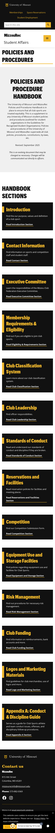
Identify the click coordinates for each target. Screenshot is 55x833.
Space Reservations (36, 12)
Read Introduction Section (19, 224)
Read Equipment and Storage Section (25, 575)
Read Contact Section (17, 260)
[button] (52, 813)
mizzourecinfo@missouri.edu (16, 786)
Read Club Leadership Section (21, 419)
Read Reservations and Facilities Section (22, 499)
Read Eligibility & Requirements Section (26, 344)
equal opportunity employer (22, 810)
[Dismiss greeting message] (41, 823)
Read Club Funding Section (19, 647)
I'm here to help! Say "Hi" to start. (29, 826)
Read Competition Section (19, 533)
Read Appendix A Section (18, 734)
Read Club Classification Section (22, 386)
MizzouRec (12, 35)
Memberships (16, 12)
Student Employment (27, 17)
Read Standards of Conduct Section (24, 455)
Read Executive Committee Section (23, 296)
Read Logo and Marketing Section (23, 689)
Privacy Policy (39, 818)
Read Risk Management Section (22, 611)
